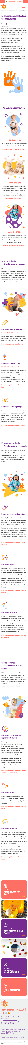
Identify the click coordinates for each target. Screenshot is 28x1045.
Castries (16, 1034)
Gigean (20, 1034)
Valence (7, 1037)
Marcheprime (8, 1032)
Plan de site (8, 1042)
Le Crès (7, 1033)
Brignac (7, 1034)
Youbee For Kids (7, 10)
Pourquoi (12, 892)
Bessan (21, 1033)
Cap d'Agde (12, 1034)
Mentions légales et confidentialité (16, 1042)
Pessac (12, 1031)
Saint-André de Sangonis (21, 1036)
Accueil (2, 10)
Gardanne (19, 1029)
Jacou (18, 1033)
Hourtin (15, 1031)
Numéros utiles (3, 1042)
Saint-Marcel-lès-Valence (14, 1037)
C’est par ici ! (12, 990)
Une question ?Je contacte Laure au (11, 970)
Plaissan (14, 1036)
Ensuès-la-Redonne (13, 1029)
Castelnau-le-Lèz (12, 1033)
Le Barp (19, 1031)
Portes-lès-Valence (22, 1037)
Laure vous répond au (10, 1023)
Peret (11, 1036)
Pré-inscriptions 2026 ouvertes (15, 1)
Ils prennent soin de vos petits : (13, 931)
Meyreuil (23, 1029)
